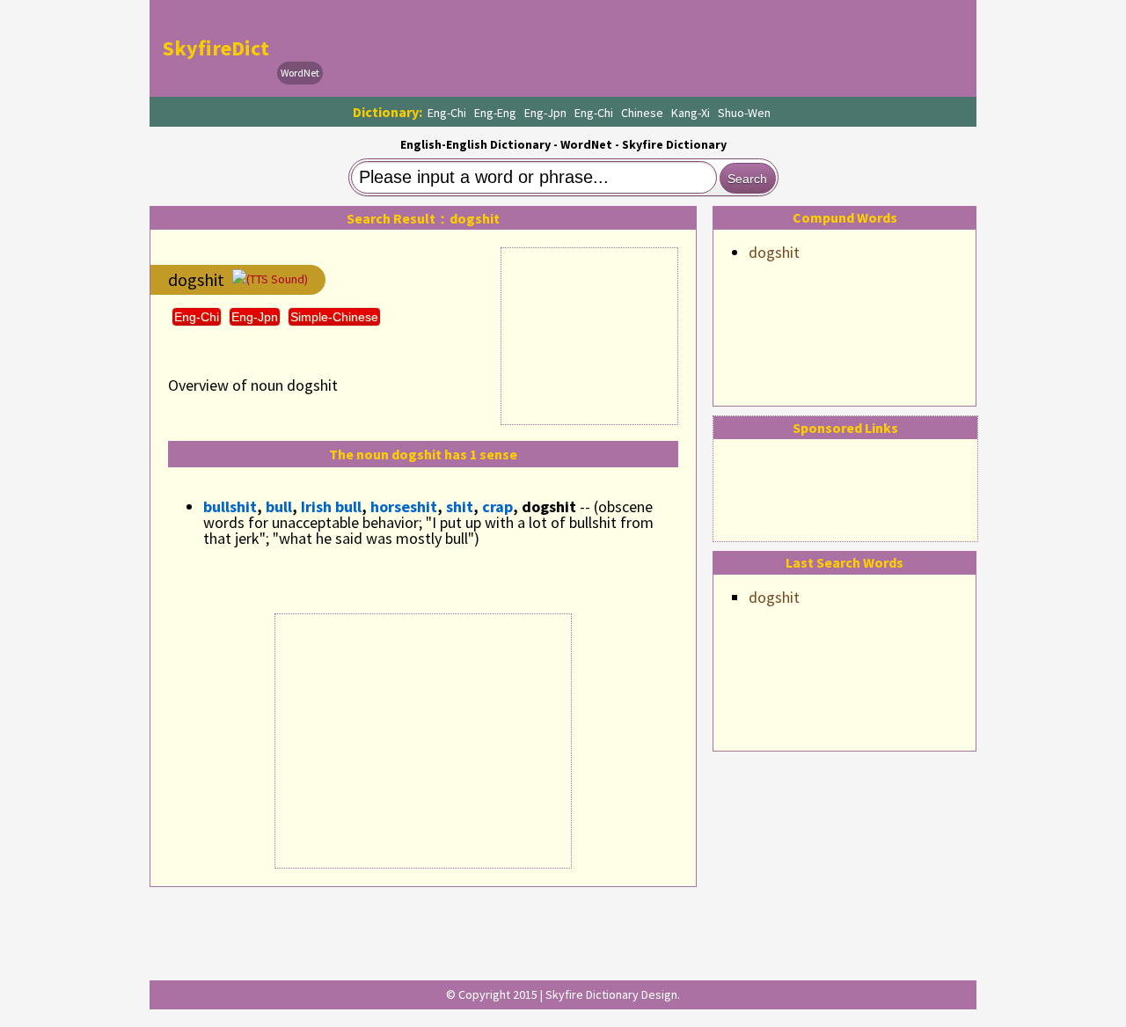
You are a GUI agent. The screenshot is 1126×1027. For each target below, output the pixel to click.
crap (497, 506)
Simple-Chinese (334, 317)
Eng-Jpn (545, 113)
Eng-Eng (495, 113)
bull (279, 506)
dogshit (774, 252)
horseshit (403, 506)
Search (747, 179)
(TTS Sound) (277, 279)
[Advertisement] (647, 48)
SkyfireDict (216, 48)
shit (459, 506)
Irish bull (331, 506)
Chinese (642, 113)
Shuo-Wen (744, 113)
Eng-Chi (447, 113)
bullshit (230, 506)
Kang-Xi (690, 113)
